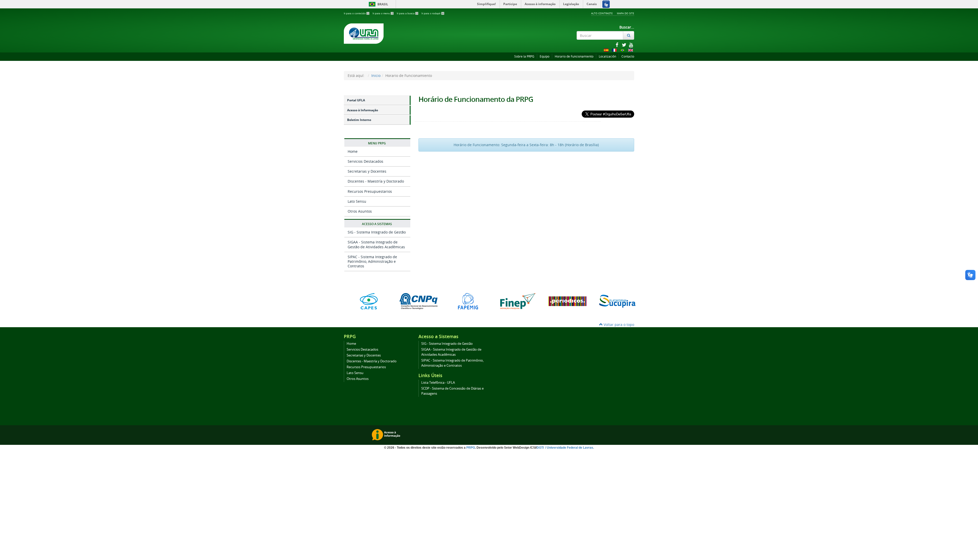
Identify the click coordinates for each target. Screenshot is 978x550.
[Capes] (369, 301)
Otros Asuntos (360, 211)
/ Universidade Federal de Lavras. (569, 447)
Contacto (627, 56)
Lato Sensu (357, 201)
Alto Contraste (602, 13)
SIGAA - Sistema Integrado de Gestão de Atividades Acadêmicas (376, 244)
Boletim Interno (359, 120)
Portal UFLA (356, 100)
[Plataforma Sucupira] (617, 301)
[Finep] (518, 301)
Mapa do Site (625, 13)
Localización (607, 56)
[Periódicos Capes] (567, 301)
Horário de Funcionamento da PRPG (475, 99)
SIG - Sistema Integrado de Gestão (377, 232)
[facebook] (617, 44)
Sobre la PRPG (524, 56)
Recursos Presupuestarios (370, 191)
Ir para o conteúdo (356, 13)
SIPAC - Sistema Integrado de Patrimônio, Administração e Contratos (372, 261)
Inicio (376, 75)
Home (353, 151)
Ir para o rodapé (433, 13)
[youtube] (631, 44)
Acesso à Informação (362, 110)
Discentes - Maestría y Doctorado (376, 181)
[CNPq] (418, 301)
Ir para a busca (407, 13)
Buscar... (626, 27)
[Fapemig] (468, 301)
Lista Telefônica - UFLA (438, 382)
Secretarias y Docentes (367, 171)
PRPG (470, 447)
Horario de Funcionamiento (574, 56)
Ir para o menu (383, 13)
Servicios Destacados (365, 161)
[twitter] (624, 44)
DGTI (541, 447)
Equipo (544, 56)
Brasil (377, 4)
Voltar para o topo (618, 324)
